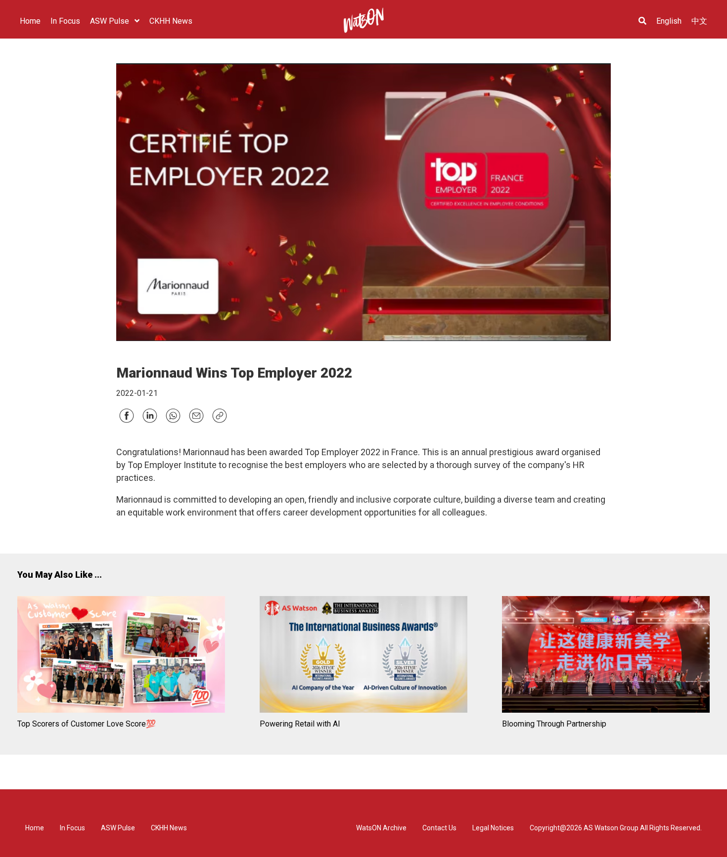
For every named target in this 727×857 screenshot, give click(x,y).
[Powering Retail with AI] (363, 656)
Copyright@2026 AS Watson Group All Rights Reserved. (616, 828)
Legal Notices (493, 828)
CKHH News (169, 828)
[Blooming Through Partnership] (606, 656)
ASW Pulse (118, 828)
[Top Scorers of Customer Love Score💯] (121, 656)
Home (34, 828)
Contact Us (439, 828)
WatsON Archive (381, 828)
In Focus (72, 828)
